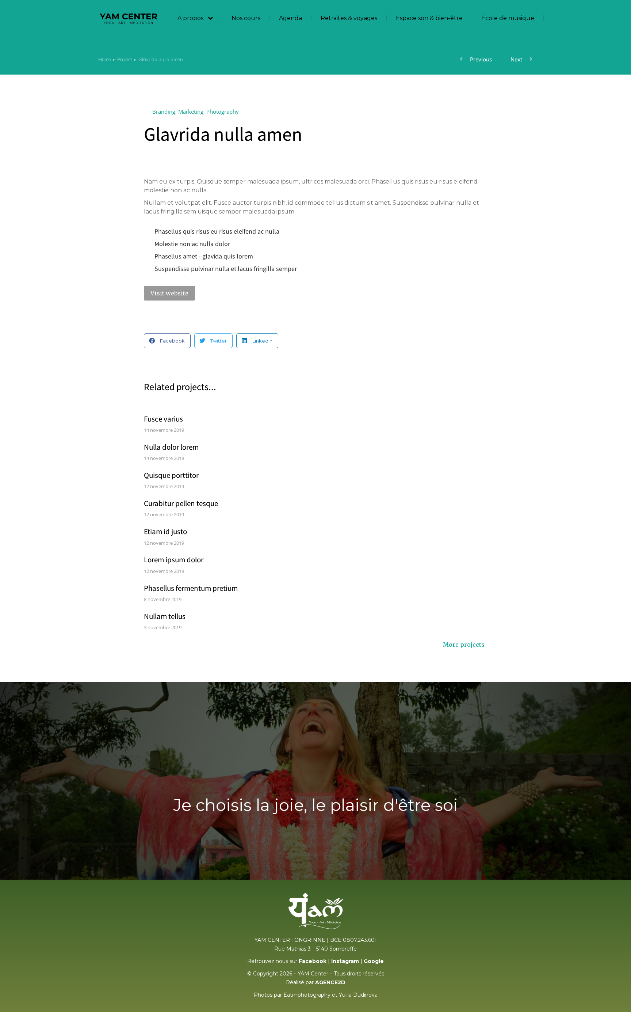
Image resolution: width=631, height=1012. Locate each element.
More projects (464, 645)
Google (374, 961)
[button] (167, 340)
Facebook (312, 961)
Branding (163, 111)
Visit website (169, 293)
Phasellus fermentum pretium (191, 588)
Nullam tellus (165, 616)
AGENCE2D (330, 982)
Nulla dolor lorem (171, 447)
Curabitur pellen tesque (181, 503)
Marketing (190, 111)
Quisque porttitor (171, 475)
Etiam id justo (165, 531)
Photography (222, 111)
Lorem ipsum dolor (173, 559)
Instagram (345, 961)
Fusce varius (163, 419)
